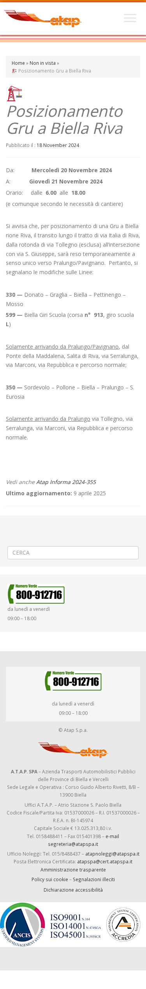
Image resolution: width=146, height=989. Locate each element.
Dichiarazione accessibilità (73, 890)
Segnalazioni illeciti (94, 879)
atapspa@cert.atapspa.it (104, 861)
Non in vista (43, 63)
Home (18, 63)
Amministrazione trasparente (73, 869)
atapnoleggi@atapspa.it (112, 854)
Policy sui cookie (50, 879)
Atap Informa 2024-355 (66, 482)
